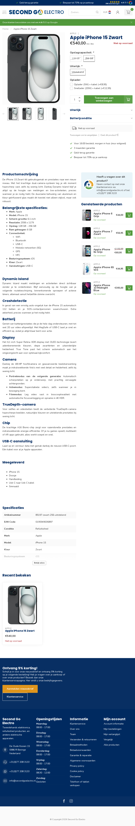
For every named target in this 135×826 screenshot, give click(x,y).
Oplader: (75, 80)
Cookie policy (77, 771)
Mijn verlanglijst (112, 734)
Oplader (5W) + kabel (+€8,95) (90, 84)
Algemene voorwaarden (82, 760)
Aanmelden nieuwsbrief (20, 688)
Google (53, 22)
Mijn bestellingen (113, 729)
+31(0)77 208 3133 (19, 762)
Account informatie (114, 723)
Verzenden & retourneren (83, 739)
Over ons (75, 729)
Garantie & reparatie (81, 755)
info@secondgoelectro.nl (22, 780)
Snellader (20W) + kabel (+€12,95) (92, 88)
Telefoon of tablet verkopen (79, 783)
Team (73, 734)
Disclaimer (75, 776)
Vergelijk (108, 739)
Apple (73, 33)
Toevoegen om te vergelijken (83, 135)
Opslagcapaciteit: (82, 52)
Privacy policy (77, 765)
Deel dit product (108, 135)
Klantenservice (15, 696)
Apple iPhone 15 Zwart (25, 29)
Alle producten (111, 744)
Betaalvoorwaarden (80, 750)
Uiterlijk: (76, 66)
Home (5, 29)
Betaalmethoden (78, 744)
